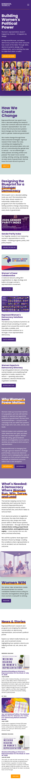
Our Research (20, 466)
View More (15, 776)
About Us (6, 166)
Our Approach (7, 466)
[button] (27, 5)
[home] (7, 4)
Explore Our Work (8, 56)
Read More (6, 600)
